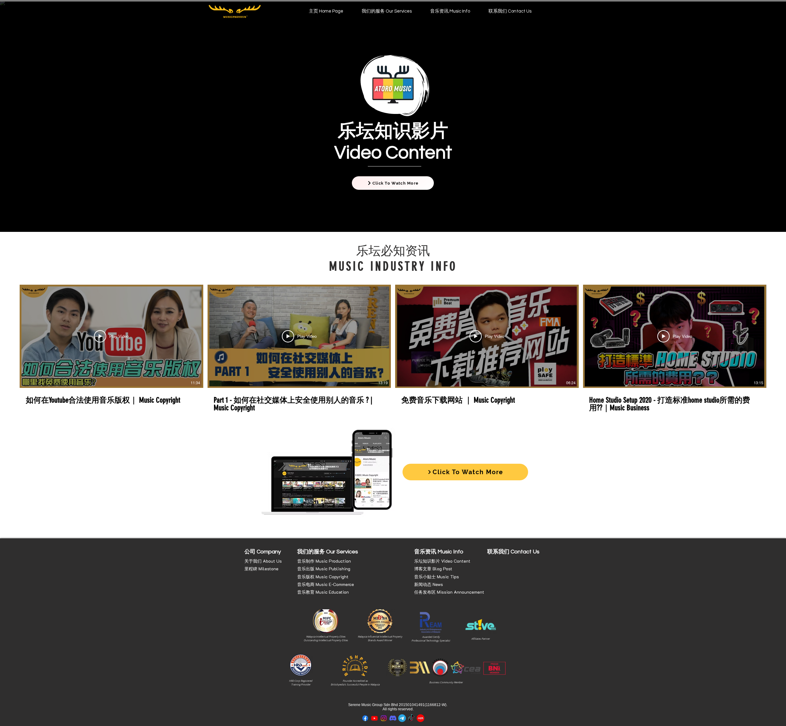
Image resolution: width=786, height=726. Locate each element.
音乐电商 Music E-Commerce (325, 584)
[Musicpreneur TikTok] (411, 718)
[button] (386, 11)
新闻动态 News (428, 584)
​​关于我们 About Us (263, 561)
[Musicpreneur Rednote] (420, 718)
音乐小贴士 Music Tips (436, 577)
